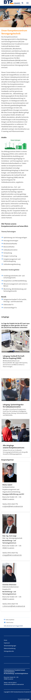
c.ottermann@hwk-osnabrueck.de (13, 606)
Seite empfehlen (10, 619)
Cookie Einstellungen (24, 699)
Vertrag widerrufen (9, 651)
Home (5, 640)
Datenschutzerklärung (9, 648)
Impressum (7, 643)
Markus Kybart (7, 485)
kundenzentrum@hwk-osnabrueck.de (14, 684)
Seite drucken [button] (9, 622)
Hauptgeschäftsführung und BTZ (13, 494)
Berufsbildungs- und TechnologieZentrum (9, 541)
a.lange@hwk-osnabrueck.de (12, 555)
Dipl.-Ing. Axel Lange (9, 536)
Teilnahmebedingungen (10, 645)
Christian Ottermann (9, 585)
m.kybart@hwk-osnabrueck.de (12, 506)
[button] (22, 3)
